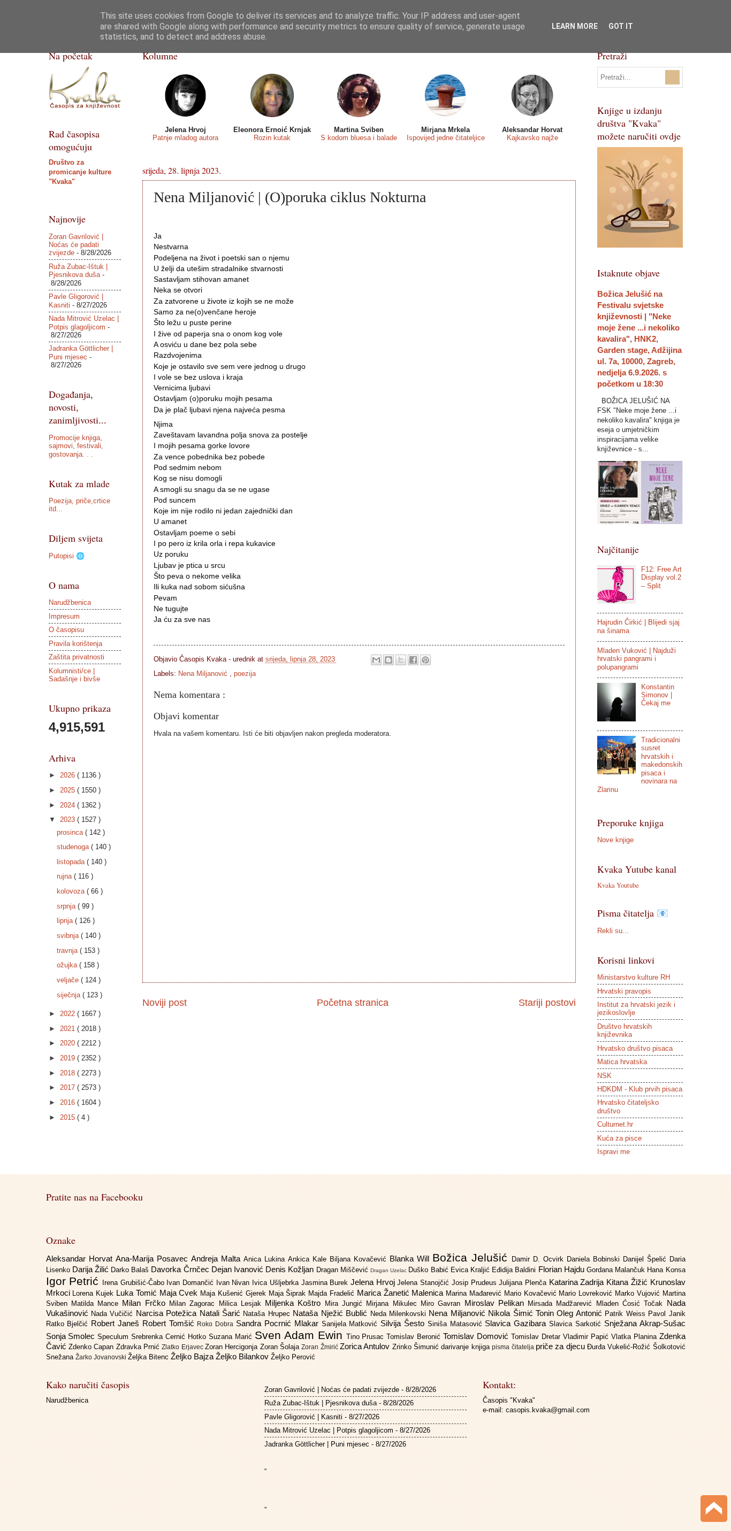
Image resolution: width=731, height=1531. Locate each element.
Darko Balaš (131, 1270)
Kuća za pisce (619, 1138)
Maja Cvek (180, 1292)
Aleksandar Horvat (81, 1258)
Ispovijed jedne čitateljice (446, 138)
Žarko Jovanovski (101, 1357)
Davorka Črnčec (181, 1269)
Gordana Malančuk (617, 1270)
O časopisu (66, 630)
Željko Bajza (193, 1356)
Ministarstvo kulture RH (633, 977)
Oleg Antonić (581, 1313)
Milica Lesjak (242, 1303)
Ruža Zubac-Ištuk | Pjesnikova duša (78, 271)
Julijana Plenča (524, 1283)
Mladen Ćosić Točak (631, 1303)
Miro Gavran (443, 1303)
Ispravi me (613, 1152)
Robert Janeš (116, 1323)
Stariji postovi (547, 1002)
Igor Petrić (74, 1281)
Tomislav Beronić (414, 1337)
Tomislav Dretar (537, 1337)
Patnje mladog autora (185, 138)
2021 (68, 1029)
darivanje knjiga (466, 1347)
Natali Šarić (221, 1313)
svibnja (69, 936)
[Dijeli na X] (400, 660)
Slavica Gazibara (517, 1323)
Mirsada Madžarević (562, 1303)
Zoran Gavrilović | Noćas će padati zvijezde (76, 245)
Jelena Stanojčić (424, 1283)
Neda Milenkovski (399, 1314)
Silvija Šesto (404, 1323)
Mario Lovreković (587, 1293)
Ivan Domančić (191, 1283)
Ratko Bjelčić (69, 1324)
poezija (245, 674)
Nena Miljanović (204, 674)
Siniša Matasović (456, 1324)
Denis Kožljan (290, 1269)
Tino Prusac (366, 1337)
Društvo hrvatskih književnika (624, 1030)
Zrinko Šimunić (416, 1347)
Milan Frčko (145, 1302)
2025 (68, 790)
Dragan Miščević (343, 1270)
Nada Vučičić (113, 1314)
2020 (68, 1043)
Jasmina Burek (326, 1283)
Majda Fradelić (332, 1293)
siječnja (69, 995)
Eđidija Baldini (515, 1270)
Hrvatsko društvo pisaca (635, 1048)
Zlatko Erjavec (183, 1347)
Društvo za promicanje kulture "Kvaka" (80, 172)
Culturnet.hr (615, 1124)
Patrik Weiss (626, 1314)
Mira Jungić (346, 1303)
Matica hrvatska (622, 1062)
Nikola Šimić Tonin (522, 1313)
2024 (68, 805)
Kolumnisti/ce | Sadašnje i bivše (74, 675)
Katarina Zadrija (577, 1282)
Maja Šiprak (289, 1293)
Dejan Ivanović (238, 1269)
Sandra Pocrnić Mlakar (278, 1323)
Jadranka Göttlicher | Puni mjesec (81, 352)
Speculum (114, 1337)
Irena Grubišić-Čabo (134, 1283)
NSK (604, 1076)
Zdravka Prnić (139, 1347)
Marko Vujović (639, 1293)
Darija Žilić (91, 1269)
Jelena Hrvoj (374, 1282)
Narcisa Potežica (168, 1313)
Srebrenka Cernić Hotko (170, 1337)
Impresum (64, 616)
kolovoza (72, 891)
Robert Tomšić (169, 1323)
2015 (68, 1117)
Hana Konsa (666, 1270)
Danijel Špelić (646, 1259)
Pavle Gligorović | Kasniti (303, 1417)
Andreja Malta (217, 1258)
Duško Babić (429, 1270)
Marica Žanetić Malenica (401, 1292)
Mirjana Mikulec (393, 1303)
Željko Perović (293, 1357)
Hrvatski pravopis (624, 991)
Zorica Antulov (366, 1346)
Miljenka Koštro (295, 1302)
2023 (68, 819)
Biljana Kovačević (360, 1259)
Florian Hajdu (562, 1269)
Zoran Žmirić (320, 1347)
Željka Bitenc (149, 1357)
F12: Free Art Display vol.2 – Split (661, 577)
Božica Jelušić (472, 1257)
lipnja (66, 921)
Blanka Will (411, 1258)
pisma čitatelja (514, 1347)
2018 (68, 1073)
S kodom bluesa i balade (359, 138)
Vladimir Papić (587, 1337)
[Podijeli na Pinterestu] (425, 660)
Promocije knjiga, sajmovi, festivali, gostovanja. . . (76, 446)
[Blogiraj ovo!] (388, 660)
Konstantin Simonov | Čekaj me (657, 695)
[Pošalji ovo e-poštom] (376, 660)
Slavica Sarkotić (576, 1324)
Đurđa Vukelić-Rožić (620, 1347)
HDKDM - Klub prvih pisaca (639, 1089)
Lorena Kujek (94, 1293)
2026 (68, 775)
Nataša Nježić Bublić (331, 1313)
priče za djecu (561, 1346)
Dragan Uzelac (389, 1270)
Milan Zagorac (194, 1303)
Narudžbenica (70, 602)
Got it (620, 26)
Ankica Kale (309, 1259)
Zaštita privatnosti (76, 657)
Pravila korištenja (75, 644)
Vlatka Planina (635, 1337)
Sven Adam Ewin (300, 1335)
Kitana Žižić (628, 1282)
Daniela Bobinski (595, 1259)
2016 (68, 1102)
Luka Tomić (137, 1292)
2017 (68, 1087)
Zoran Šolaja (281, 1347)
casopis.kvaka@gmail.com (548, 1410)
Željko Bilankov (243, 1356)
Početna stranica (353, 1002)
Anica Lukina (265, 1259)
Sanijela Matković (351, 1324)
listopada (72, 862)
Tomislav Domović (477, 1336)
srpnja (67, 906)
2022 (68, 1014)
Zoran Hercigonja (232, 1347)
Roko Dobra (216, 1324)
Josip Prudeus (475, 1283)
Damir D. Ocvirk (539, 1259)
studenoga (74, 847)
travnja (68, 951)
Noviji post (164, 1002)
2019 (68, 1058)
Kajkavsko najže (532, 138)
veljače (69, 980)
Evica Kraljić (471, 1270)
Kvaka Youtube (618, 885)
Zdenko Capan (92, 1347)
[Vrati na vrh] (713, 1510)
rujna (65, 876)
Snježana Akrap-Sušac (645, 1323)
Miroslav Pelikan (496, 1302)
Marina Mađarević (475, 1293)
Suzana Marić (232, 1337)
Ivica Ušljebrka (276, 1283)
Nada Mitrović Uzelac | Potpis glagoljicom (84, 322)
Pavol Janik (666, 1314)
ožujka (68, 965)
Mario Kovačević (531, 1293)
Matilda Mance (97, 1303)
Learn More (575, 26)
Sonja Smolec (72, 1336)
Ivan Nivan (234, 1283)
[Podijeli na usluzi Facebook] (413, 660)
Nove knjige (615, 840)
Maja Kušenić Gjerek (234, 1293)
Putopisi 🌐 (67, 556)
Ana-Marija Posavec (153, 1258)
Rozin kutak (272, 138)
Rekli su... (613, 931)
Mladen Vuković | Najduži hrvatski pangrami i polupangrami (636, 659)
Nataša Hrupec (268, 1314)
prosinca (71, 832)
